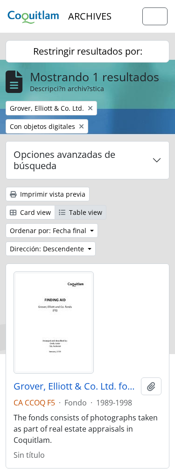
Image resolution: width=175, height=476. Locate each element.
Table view (84, 212)
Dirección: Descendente (48, 248)
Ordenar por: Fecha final (49, 230)
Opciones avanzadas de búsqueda (64, 160)
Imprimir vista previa (51, 194)
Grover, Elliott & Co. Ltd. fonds (75, 386)
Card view (34, 212)
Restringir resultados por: (87, 51)
